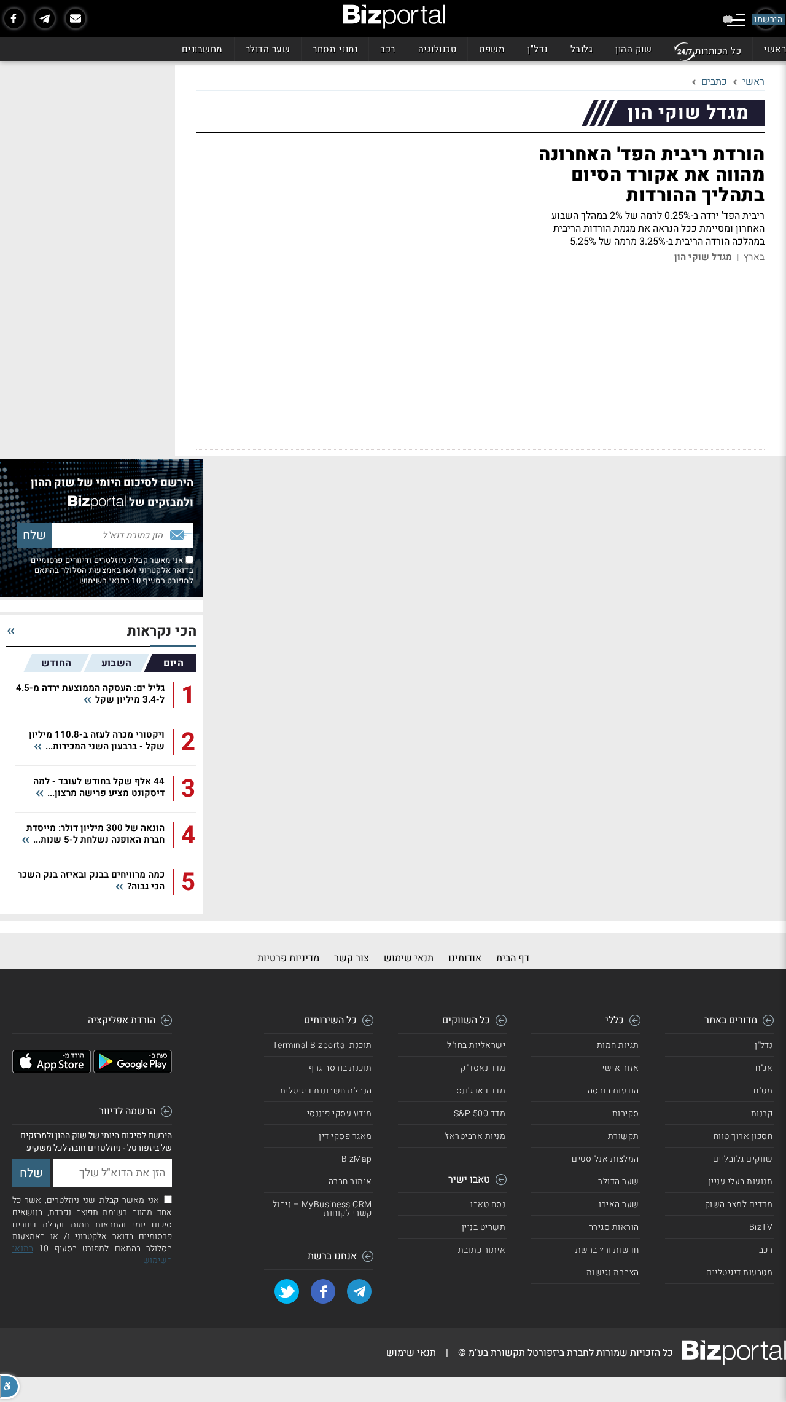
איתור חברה (350, 1181)
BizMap (356, 1158)
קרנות (762, 1113)
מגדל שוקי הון (703, 257)
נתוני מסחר (335, 49)
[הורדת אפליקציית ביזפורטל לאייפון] (51, 1070)
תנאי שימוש (409, 958)
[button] (10, 1386)
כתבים (714, 82)
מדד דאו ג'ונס (481, 1090)
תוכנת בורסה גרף (340, 1067)
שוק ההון (633, 49)
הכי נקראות (161, 631)
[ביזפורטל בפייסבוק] (14, 18)
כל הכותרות (718, 51)
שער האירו (619, 1204)
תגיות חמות (618, 1045)
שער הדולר (268, 49)
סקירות (625, 1113)
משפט (492, 49)
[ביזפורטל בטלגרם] (45, 18)
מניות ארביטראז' (475, 1136)
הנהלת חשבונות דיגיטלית (326, 1090)
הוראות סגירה (613, 1227)
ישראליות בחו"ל (476, 1045)
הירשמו (768, 19)
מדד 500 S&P (480, 1113)
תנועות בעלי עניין (741, 1181)
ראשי (775, 49)
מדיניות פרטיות (288, 958)
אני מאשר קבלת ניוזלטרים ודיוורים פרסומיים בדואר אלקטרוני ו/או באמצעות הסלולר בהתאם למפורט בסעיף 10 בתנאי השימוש (112, 570)
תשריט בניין (484, 1227)
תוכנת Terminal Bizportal (322, 1045)
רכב (387, 49)
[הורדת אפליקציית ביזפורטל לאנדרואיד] (132, 1070)
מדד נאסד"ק (483, 1067)
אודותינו (464, 958)
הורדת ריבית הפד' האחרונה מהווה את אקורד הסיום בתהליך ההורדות (652, 175)
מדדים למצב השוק (739, 1204)
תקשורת (623, 1136)
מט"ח (762, 1090)
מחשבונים (202, 49)
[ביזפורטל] (394, 16)
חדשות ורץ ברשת (607, 1249)
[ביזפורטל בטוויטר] (286, 1291)
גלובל (581, 49)
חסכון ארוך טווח (743, 1136)
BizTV (761, 1227)
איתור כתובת (482, 1249)
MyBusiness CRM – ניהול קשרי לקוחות (322, 1208)
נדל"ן (537, 49)
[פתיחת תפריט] (736, 20)
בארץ (754, 257)
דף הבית (512, 958)
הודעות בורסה (613, 1090)
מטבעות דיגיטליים (739, 1272)
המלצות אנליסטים (605, 1158)
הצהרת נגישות (612, 1272)
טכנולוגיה (437, 49)
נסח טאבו (487, 1204)
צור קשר (351, 958)
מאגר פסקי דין (345, 1136)
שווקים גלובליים (743, 1158)
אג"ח (763, 1067)
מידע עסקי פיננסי (339, 1113)
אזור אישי (620, 1067)
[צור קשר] (75, 18)
